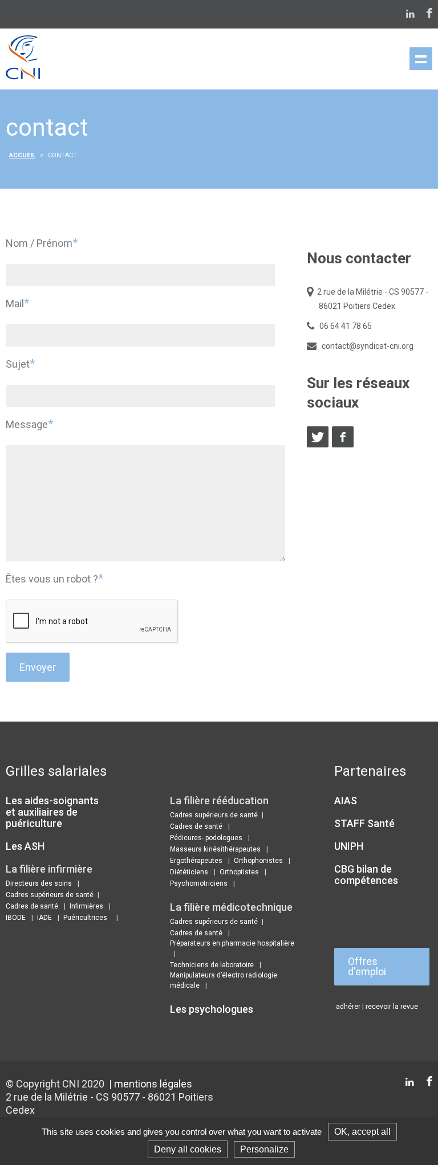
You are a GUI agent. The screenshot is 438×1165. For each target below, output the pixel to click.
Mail (17, 303)
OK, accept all (362, 1132)
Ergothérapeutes (196, 861)
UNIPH (348, 846)
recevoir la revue (392, 1007)
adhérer (348, 1007)
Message (29, 424)
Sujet (20, 363)
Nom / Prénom (42, 243)
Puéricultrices (85, 918)
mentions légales (153, 1084)
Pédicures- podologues (206, 838)
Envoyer (37, 667)
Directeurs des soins (39, 883)
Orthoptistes (239, 872)
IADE (44, 918)
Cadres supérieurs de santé (50, 895)
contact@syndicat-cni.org (367, 346)
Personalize (264, 1149)
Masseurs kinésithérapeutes (215, 849)
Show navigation (420, 58)
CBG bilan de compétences (366, 874)
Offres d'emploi (367, 966)
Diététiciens (189, 872)
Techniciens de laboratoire (212, 965)
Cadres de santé (32, 906)
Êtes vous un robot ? (54, 578)
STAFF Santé (364, 823)
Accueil (22, 155)
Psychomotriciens (199, 883)
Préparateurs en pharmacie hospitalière (232, 943)
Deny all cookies (187, 1149)
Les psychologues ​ (213, 1009)
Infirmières (86, 906)
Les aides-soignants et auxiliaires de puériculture (52, 812)
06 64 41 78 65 (345, 326)
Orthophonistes (258, 861)
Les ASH (25, 846)
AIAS (345, 800)
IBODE (16, 918)
